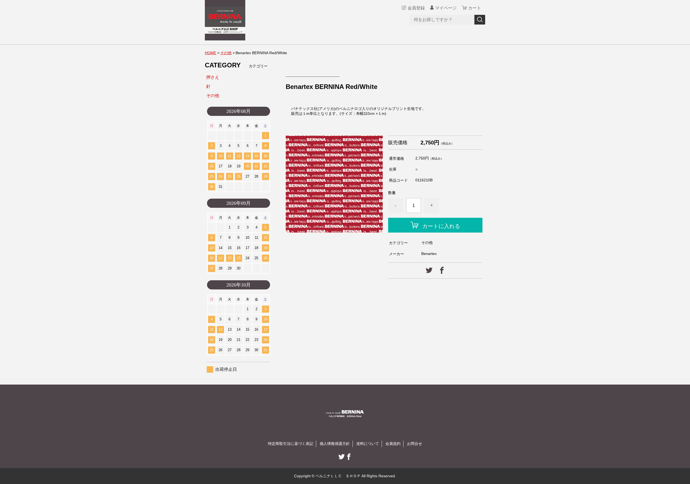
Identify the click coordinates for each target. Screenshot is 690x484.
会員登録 (416, 8)
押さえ (212, 77)
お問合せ (414, 443)
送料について (367, 443)
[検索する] (479, 20)
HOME (210, 53)
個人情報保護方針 (335, 443)
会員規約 (393, 443)
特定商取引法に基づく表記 (290, 443)
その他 (226, 53)
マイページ (446, 8)
